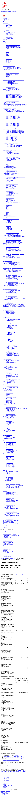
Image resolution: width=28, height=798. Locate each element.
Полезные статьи (9, 38)
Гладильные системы (8, 272)
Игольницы (8, 372)
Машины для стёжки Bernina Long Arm (14, 96)
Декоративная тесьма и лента (9, 442)
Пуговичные (8, 181)
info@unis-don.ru (4, 11)
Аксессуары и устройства (11, 147)
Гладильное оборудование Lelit (10, 289)
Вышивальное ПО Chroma (11, 138)
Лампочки (8, 75)
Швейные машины (7, 43)
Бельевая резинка (9, 493)
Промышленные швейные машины (11, 173)
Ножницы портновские (11, 345)
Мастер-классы (9, 37)
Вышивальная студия (10, 35)
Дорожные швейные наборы (12, 386)
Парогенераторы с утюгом (9, 268)
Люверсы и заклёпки (10, 414)
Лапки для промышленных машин (13, 237)
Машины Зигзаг (9, 187)
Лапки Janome (9, 62)
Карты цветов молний (11, 397)
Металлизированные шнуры (12, 471)
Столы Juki (8, 222)
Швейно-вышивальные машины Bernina (15, 131)
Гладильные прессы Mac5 (11, 284)
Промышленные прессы (8, 251)
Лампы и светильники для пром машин (14, 242)
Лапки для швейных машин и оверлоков (12, 57)
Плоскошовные (9, 180)
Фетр (4, 351)
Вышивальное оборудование (9, 108)
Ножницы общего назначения (12, 349)
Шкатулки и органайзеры (8, 384)
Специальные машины (11, 196)
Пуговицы (5, 404)
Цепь (7, 428)
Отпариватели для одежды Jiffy (13, 271)
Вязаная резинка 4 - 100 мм (12, 494)
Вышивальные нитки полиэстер (13, 156)
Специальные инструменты (12, 376)
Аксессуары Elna (9, 84)
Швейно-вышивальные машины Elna (14, 133)
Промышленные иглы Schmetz (12, 233)
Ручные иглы (9, 375)
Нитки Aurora (9, 333)
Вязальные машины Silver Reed (10, 300)
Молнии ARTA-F (9, 398)
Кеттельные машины (19, 304)
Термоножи (8, 248)
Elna (7, 54)
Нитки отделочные (10, 320)
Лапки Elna (8, 60)
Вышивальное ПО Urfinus (11, 142)
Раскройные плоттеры (8, 521)
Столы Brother (9, 221)
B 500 (16, 574)
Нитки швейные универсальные (13, 319)
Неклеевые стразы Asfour (11, 512)
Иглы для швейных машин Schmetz (13, 68)
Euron (7, 163)
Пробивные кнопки (10, 410)
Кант (7, 460)
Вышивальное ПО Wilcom (11, 140)
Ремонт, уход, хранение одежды (13, 379)
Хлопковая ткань (9, 389)
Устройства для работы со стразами (11, 520)
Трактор (7, 395)
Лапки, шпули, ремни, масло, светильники (12, 235)
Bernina (7, 49)
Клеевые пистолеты (10, 382)
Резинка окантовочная (11, 489)
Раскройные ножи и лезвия (12, 353)
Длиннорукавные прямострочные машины (15, 177)
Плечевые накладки (7, 438)
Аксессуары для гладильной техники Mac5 (15, 283)
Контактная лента (10, 456)
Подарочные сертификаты (9, 102)
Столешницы (9, 229)
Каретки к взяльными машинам (10, 305)
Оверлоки (5, 103)
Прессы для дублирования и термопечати (15, 254)
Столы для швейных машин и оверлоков (15, 70)
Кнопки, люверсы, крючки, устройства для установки (15, 408)
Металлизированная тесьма (12, 447)
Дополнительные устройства (12, 153)
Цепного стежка (9, 194)
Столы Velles (8, 227)
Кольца (7, 419)
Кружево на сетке (10, 465)
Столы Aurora (9, 220)
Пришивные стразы (10, 506)
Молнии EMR (9, 400)
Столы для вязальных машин (12, 73)
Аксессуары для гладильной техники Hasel (15, 298)
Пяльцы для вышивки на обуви (13, 146)
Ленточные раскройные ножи (12, 249)
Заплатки (8, 370)
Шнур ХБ (8, 472)
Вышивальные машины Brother (13, 117)
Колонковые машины (10, 188)
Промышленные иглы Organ (12, 234)
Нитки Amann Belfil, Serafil (12, 331)
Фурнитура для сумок (8, 416)
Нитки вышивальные (10, 326)
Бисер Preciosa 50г (10, 517)
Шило (7, 377)
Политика (3, 791)
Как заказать (6, 18)
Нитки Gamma (9, 337)
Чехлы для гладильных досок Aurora (14, 276)
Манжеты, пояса (9, 499)
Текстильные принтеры (8, 256)
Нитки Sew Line (9, 340)
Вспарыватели (9, 369)
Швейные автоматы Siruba (12, 216)
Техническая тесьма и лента (9, 453)
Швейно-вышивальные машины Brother (15, 132)
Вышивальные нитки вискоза (12, 157)
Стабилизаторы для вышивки (9, 167)
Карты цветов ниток (10, 342)
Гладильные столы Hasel (11, 296)
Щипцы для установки (11, 415)
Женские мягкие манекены (12, 315)
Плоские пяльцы (9, 144)
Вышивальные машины (8, 109)
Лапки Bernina (9, 59)
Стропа (7, 426)
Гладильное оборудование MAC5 (10, 279)
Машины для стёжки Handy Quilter (13, 97)
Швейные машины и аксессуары (10, 42)
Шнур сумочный (9, 475)
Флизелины (8, 431)
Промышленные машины (8, 174)
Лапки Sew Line (9, 63)
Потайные (8, 396)
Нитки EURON (9, 328)
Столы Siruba (9, 224)
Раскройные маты (10, 352)
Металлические (9, 393)
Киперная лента (9, 454)
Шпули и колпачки (10, 78)
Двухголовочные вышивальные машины (15, 112)
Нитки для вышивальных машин (10, 154)
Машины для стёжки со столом (13, 94)
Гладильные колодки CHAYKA (13, 262)
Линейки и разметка (7, 359)
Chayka (7, 53)
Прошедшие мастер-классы (12, 555)
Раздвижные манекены (8, 310)
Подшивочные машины (11, 189)
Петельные (8, 182)
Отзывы (7, 30)
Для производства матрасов (12, 193)
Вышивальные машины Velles (12, 125)
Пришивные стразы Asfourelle (12, 513)
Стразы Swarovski (7, 503)
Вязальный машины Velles (9, 304)
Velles (7, 214)
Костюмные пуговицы (11, 407)
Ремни (7, 77)
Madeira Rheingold (10, 166)
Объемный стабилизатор (11, 168)
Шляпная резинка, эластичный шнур (14, 496)
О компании (6, 780)
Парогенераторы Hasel (11, 297)
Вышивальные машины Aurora (12, 115)
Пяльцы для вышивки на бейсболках (14, 145)
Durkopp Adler (9, 205)
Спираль (8, 394)
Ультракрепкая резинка (11, 501)
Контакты (5, 39)
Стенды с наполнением (11, 329)
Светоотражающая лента (11, 450)
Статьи (4, 784)
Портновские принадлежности (10, 367)
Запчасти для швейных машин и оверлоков (12, 89)
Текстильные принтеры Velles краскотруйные (16, 258)
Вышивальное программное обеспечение (12, 135)
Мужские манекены (10, 312)
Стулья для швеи (9, 228)
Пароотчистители (19, 268)
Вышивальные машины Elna (12, 118)
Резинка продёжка (10, 498)
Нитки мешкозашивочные (11, 325)
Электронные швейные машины (13, 46)
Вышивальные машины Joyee (12, 119)
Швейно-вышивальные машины (10, 129)
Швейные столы (6, 69)
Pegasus (7, 212)
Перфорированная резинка (12, 500)
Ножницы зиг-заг (10, 347)
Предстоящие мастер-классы (12, 553)
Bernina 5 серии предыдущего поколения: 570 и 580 (14, 759)
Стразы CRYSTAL (7, 507)
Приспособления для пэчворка (12, 355)
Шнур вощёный (9, 473)
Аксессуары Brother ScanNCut (12, 101)
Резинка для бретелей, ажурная (13, 484)
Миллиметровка (9, 366)
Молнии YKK (9, 401)
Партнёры (8, 28)
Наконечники (9, 421)
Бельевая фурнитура (7, 482)
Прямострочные (9, 175)
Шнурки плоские (9, 478)
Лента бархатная (9, 443)
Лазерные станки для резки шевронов (14, 128)
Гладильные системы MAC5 (12, 282)
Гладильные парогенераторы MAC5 (14, 280)
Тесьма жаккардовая (10, 445)
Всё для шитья (6, 317)
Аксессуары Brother (10, 82)
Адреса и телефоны (12, 11)
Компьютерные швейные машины (13, 47)
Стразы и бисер (6, 502)
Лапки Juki (8, 61)
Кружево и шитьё (10, 467)
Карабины (8, 418)
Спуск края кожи (9, 191)
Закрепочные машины (11, 186)
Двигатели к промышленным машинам (12, 230)
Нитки (4, 318)
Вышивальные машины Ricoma (13, 122)
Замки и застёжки (10, 417)
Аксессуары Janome (10, 85)
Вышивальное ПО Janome (11, 139)
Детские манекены (10, 313)
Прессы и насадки (10, 411)
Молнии (5, 391)
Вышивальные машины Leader (12, 120)
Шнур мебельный (10, 474)
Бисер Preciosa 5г (9, 519)
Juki (6, 56)
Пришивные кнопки (10, 409)
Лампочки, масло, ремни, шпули (10, 74)
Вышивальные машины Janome (13, 123)
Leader (9, 106)
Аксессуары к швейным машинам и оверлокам (13, 80)
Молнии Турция (9, 402)
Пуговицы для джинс (10, 405)
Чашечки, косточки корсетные (12, 488)
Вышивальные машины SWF (12, 124)
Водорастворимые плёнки (11, 170)
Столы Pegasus (9, 223)
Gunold (7, 165)
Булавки (7, 368)
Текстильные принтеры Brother (10, 523)
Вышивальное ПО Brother (11, 137)
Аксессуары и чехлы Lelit (11, 293)
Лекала (7, 363)
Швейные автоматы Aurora (12, 217)
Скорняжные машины (10, 185)
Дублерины (8, 433)
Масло (7, 76)
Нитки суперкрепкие (10, 321)
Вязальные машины (7, 299)
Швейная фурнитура (7, 390)
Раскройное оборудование (9, 244)
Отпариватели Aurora (10, 277)
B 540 (22, 574)
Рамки (7, 425)
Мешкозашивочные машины (12, 184)
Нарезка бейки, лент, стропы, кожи (13, 202)
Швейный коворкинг (10, 32)
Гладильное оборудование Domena (10, 285)
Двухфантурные (9, 303)
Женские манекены (10, 311)
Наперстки (8, 373)
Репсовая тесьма (9, 449)
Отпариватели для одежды (9, 269)
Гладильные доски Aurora (11, 275)
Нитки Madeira (9, 335)
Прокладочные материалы (9, 430)
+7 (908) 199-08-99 (5, 9)
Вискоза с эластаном (10, 437)
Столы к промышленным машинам (11, 219)
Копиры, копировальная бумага (13, 360)
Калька (7, 361)
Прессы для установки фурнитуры (13, 252)
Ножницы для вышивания (11, 346)
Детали (7, 91)
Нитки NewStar (9, 339)
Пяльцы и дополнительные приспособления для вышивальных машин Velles (14, 149)
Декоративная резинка (11, 492)
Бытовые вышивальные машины (13, 110)
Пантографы (8, 151)
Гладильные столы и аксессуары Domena (15, 287)
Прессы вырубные (10, 255)
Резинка (5, 491)
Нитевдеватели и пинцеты (12, 374)
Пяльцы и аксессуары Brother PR (10, 143)
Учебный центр (9, 34)
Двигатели (8, 90)
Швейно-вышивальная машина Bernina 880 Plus (13, 757)
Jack (7, 207)
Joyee (7, 209)
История (8, 24)
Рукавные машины (10, 195)
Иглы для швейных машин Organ (13, 67)
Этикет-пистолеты (10, 380)
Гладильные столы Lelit (11, 292)
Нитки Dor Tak (9, 334)
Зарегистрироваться (8, 12)
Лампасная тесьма (10, 446)
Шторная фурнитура (7, 480)
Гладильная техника (7, 259)
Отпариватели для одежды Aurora (13, 270)
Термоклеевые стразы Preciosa (12, 515)
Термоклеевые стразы (10, 505)
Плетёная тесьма (9, 452)
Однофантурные (9, 301)
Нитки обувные (9, 324)
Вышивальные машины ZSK (12, 126)
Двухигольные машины (11, 178)
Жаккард (8, 436)
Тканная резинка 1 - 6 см (11, 495)
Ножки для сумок (10, 422)
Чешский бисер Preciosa (8, 516)
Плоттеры (5, 98)
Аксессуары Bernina (10, 81)
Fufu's (7, 164)
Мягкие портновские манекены (10, 314)
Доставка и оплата (7, 19)
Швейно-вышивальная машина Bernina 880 (12, 756)
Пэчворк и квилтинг (10, 351)
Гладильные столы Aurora (11, 278)
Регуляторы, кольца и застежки (13, 487)
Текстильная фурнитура (8, 440)
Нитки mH (8, 338)
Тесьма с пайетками (10, 451)
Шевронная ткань (7, 172)
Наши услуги (6, 781)
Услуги (5, 558)
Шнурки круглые (9, 479)
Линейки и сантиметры (11, 362)
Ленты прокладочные (10, 432)
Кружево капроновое (10, 466)
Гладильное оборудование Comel (10, 263)
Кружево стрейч (9, 463)
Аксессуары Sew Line (10, 87)
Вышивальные (9, 199)
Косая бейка (8, 457)
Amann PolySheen (9, 160)
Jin (6, 208)
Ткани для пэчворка (10, 356)
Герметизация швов (10, 198)
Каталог (2, 13)
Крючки (7, 412)
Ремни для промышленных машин (13, 240)
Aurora (7, 48)
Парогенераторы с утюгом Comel (13, 264)
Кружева (5, 461)
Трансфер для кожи (10, 459)
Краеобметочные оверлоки (21, 104)
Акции (4, 21)
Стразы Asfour (6, 509)
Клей (7, 383)
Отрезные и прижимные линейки (13, 250)
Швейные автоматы (7, 215)
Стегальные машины (10, 200)
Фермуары (8, 429)
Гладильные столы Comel (11, 265)
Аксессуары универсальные (12, 88)
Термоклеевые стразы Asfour (12, 510)
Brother (7, 52)
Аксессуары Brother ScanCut (12, 83)
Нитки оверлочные (10, 322)
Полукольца (8, 423)
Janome (7, 55)
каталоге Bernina (20, 770)
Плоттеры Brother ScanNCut (12, 99)
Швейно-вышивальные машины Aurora (14, 130)
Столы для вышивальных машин (13, 71)
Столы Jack (8, 226)
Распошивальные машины (9, 104)
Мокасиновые (9, 201)
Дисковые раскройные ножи (12, 245)
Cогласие (8, 791)
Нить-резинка (9, 327)
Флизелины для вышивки (11, 171)
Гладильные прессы (7, 266)
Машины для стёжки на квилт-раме (14, 95)
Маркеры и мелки (10, 365)
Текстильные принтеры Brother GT (13, 257)
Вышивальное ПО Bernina (11, 136)
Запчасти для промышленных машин (11, 243)
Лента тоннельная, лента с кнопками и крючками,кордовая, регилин (14, 486)
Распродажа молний (10, 403)
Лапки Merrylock (9, 64)
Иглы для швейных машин (9, 66)
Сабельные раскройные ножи (12, 247)
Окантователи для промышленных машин (15, 236)
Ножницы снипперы (10, 348)
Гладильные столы (16, 266)
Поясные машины (10, 192)
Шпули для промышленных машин (13, 238)
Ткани (4, 388)
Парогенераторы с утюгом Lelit (13, 290)
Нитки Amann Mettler (10, 332)
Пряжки (7, 424)
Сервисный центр (10, 33)
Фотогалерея (8, 26)
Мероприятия (9, 25)
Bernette (7, 50)
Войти (2, 12)
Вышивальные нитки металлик (13, 158)
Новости (8, 27)
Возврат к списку (4, 774)
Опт (4, 20)
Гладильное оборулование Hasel (10, 294)
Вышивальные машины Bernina (13, 116)
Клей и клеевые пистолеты (9, 381)
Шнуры (5, 470)
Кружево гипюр (9, 468)
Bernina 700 (15, 755)
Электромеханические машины (13, 45)
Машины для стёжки (7, 92)
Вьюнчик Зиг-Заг (9, 444)
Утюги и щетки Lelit (10, 291)
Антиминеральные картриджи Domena (14, 286)
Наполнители (9, 358)
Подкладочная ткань (7, 435)
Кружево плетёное (10, 464)
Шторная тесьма (9, 481)
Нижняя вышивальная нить (12, 159)
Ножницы (5, 344)
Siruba (7, 213)
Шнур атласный (9, 477)
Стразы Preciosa (6, 514)
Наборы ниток (9, 341)
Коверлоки (5, 105)
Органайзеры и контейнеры (12, 387)
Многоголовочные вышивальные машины (15, 113)
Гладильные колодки (7, 261)
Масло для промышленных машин (13, 241)
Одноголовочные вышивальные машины (15, 111)
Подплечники (9, 439)
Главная (2, 558)
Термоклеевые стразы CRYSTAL (13, 508)
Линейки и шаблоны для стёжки (13, 354)
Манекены (5, 308)
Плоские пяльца (9, 152)
